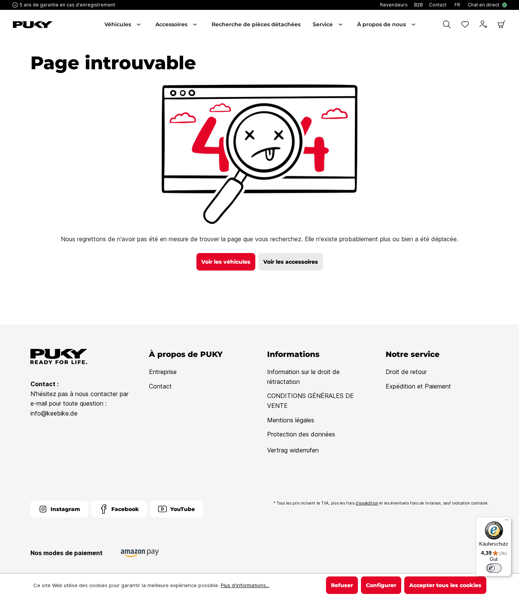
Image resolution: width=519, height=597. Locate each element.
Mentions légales (290, 420)
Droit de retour (406, 372)
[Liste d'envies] (465, 24)
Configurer (381, 585)
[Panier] (501, 24)
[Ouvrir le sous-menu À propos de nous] (414, 24)
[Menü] (506, 521)
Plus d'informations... (245, 585)
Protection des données (301, 434)
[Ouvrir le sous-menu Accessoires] (196, 24)
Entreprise (163, 372)
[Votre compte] (483, 24)
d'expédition (367, 503)
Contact (160, 386)
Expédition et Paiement (418, 386)
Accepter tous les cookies (445, 585)
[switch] (494, 568)
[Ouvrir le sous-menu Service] (341, 24)
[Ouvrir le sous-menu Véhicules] (139, 24)
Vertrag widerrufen (293, 450)
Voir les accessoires (290, 261)
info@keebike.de (54, 413)
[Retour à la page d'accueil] (51, 24)
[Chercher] (446, 24)
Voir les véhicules (225, 261)
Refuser (342, 585)
